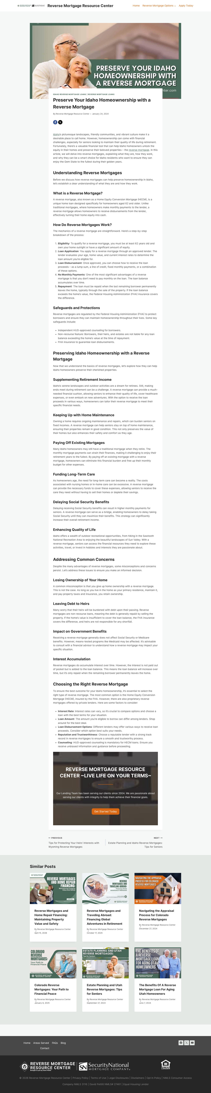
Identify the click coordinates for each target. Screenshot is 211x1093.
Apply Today (186, 5)
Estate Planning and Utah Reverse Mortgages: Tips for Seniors (104, 989)
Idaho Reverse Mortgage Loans (69, 94)
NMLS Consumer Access (177, 1078)
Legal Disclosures (119, 1078)
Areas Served (41, 1042)
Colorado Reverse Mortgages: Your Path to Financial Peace (51, 989)
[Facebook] (55, 122)
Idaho (56, 134)
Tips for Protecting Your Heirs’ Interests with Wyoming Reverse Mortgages (74, 842)
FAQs (55, 1042)
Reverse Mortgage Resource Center (72, 114)
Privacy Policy (80, 1078)
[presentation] (53, 888)
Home (136, 5)
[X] (60, 122)
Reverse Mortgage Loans (101, 94)
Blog (63, 1042)
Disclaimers (137, 1078)
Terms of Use (98, 1078)
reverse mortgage (139, 149)
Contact (44, 1048)
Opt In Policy (154, 1078)
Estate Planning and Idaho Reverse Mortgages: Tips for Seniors (135, 842)
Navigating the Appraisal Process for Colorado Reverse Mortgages (156, 915)
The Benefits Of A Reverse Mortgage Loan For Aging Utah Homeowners (157, 989)
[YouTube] (192, 1042)
